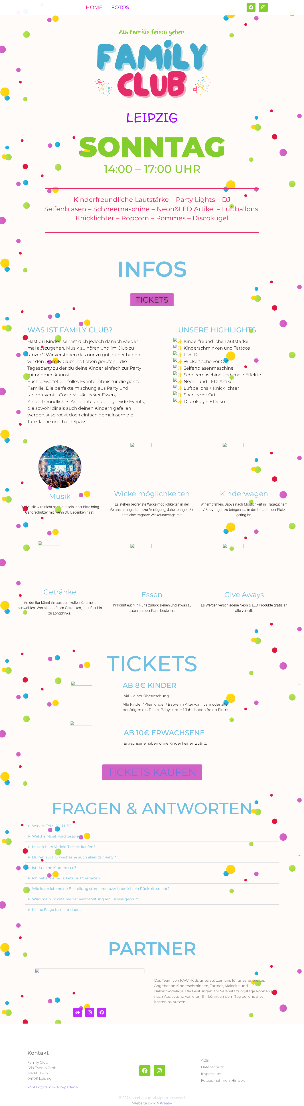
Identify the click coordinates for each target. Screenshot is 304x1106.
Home (94, 7)
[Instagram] (89, 1012)
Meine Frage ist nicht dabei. (56, 909)
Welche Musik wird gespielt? (57, 836)
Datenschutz (212, 1067)
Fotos (120, 7)
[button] (152, 299)
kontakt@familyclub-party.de (52, 1087)
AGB (205, 1060)
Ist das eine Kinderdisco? (54, 868)
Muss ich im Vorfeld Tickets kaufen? (63, 847)
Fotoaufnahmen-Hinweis (223, 1080)
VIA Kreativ (162, 1103)
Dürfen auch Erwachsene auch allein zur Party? (74, 857)
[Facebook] (101, 1012)
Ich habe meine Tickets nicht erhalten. (66, 878)
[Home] (77, 1012)
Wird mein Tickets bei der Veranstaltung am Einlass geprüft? (86, 899)
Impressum (211, 1074)
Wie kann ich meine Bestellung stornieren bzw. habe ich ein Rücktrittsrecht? (101, 889)
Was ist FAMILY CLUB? (51, 826)
